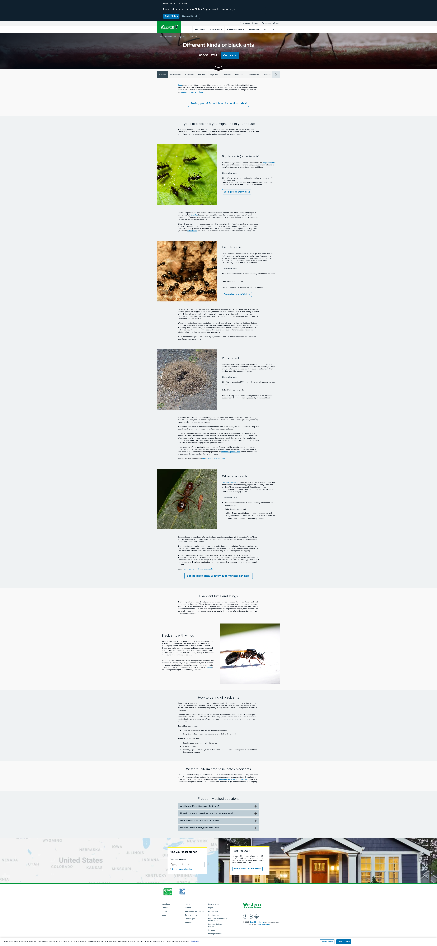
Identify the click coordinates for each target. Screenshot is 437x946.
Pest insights (190, 919)
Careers (211, 930)
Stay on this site (190, 16)
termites (194, 215)
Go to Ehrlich (171, 16)
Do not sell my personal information (217, 919)
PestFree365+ (241, 851)
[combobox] (187, 864)
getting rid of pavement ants (213, 458)
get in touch (192, 231)
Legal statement (263, 924)
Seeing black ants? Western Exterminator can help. (218, 575)
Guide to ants (170, 37)
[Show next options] (276, 75)
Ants (180, 85)
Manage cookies (215, 934)
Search (257, 23)
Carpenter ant (253, 74)
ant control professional (230, 452)
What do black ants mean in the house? (200, 820)
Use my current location (182, 869)
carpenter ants (269, 162)
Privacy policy (214, 911)
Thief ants (227, 74)
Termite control (191, 915)
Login (278, 23)
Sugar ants (214, 74)
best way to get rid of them (192, 92)
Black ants (239, 74)
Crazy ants (189, 74)
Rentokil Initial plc (257, 922)
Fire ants (201, 74)
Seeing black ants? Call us (237, 191)
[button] (218, 67)
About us (188, 922)
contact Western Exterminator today (232, 779)
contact (209, 667)
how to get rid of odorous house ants (198, 569)
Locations (246, 23)
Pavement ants (269, 74)
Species (182, 37)
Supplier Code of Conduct (215, 925)
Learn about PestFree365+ (247, 868)
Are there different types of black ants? (199, 806)
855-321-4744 (208, 55)
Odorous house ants (230, 482)
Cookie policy (213, 915)
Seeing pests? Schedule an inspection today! (218, 103)
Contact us (230, 55)
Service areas (214, 904)
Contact (268, 23)
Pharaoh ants (175, 74)
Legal (210, 908)
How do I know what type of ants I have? (200, 827)
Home (159, 37)
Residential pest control (194, 911)
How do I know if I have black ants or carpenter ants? (206, 813)
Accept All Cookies (344, 942)
